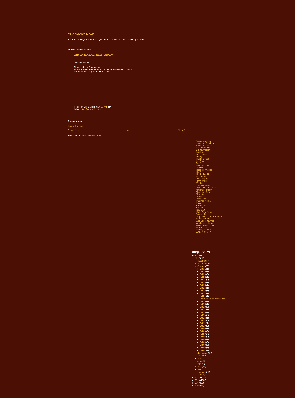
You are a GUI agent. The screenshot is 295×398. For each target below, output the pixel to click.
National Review (204, 190)
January (201, 375)
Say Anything (202, 214)
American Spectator (205, 143)
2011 (197, 377)
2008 (197, 385)
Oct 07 (203, 334)
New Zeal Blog (203, 192)
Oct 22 (203, 293)
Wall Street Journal (205, 221)
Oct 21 (203, 296)
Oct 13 (203, 320)
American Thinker (204, 145)
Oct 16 (203, 312)
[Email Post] (109, 107)
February (201, 372)
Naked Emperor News (206, 187)
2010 (197, 380)
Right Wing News (204, 212)
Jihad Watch (202, 181)
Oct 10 (203, 326)
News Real (201, 199)
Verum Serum (202, 219)
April (199, 366)
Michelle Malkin (203, 185)
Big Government (203, 148)
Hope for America (204, 170)
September (202, 353)
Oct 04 (203, 342)
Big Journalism (203, 150)
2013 (197, 255)
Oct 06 (203, 337)
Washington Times (204, 223)
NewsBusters (202, 194)
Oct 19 (203, 304)
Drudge (199, 156)
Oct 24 (203, 288)
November (202, 263)
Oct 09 (203, 328)
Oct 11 (203, 323)
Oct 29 (203, 274)
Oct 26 (203, 282)
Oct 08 (203, 331)
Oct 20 (203, 301)
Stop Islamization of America (209, 216)
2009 (197, 383)
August (200, 355)
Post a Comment (75, 126)
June (199, 361)
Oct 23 (203, 291)
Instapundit (201, 176)
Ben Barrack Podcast (91, 109)
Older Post (183, 130)
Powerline (201, 205)
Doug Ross (201, 154)
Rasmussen (201, 207)
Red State (200, 210)
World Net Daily (203, 232)
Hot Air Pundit (202, 174)
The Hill (199, 168)
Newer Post (73, 130)
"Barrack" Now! (81, 34)
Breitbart (200, 152)
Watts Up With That (205, 225)
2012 (197, 258)
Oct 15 (203, 315)
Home (128, 130)
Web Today (201, 227)
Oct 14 (203, 318)
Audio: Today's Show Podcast (213, 299)
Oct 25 (203, 285)
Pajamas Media (203, 201)
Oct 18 (203, 307)
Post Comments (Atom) (91, 136)
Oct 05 (203, 339)
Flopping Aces (202, 159)
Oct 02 (203, 347)
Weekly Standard (204, 230)
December (202, 261)
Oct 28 (203, 277)
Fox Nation (201, 161)
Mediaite (200, 183)
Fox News (200, 163)
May (199, 364)
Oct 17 (203, 309)
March (200, 369)
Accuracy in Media (204, 141)
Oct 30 (203, 271)
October (201, 266)
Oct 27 (203, 280)
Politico (199, 203)
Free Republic (202, 165)
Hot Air (199, 172)
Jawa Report (202, 179)
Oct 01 (203, 350)
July (199, 358)
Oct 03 (203, 345)
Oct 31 (203, 269)
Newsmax (200, 196)
